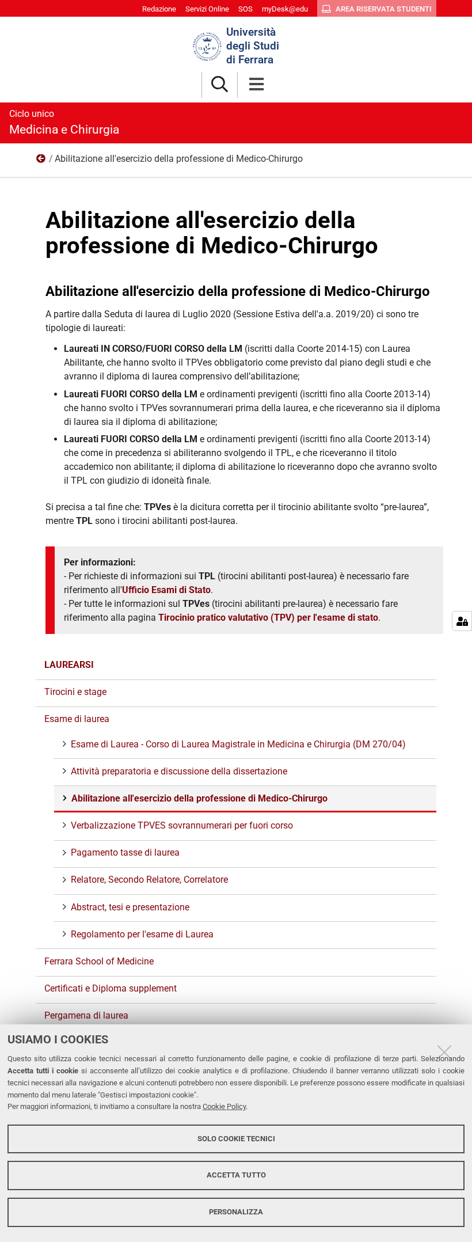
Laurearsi (69, 664)
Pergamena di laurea (86, 1015)
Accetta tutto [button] (236, 1175)
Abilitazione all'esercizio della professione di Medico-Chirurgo (199, 798)
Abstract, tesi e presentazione (130, 907)
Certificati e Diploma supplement (110, 988)
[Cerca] (219, 85)
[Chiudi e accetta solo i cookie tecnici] (444, 1052)
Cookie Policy (224, 1106)
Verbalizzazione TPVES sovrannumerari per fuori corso (182, 825)
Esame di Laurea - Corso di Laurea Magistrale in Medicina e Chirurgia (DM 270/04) (238, 744)
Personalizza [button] (236, 1211)
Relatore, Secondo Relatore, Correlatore (149, 879)
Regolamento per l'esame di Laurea (142, 934)
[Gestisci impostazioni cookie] (462, 621)
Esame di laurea (41, 161)
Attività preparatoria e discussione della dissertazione (179, 771)
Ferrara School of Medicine (99, 961)
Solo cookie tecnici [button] (236, 1138)
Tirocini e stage (75, 691)
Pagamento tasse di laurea (125, 852)
